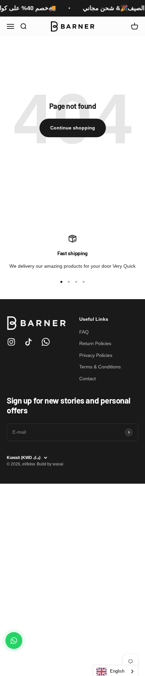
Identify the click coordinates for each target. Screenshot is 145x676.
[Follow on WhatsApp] (45, 341)
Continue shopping (72, 127)
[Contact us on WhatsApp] (13, 640)
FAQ (84, 332)
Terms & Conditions (100, 366)
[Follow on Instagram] (11, 341)
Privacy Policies (95, 355)
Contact (87, 378)
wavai (58, 464)
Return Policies (95, 343)
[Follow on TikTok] (28, 341)
